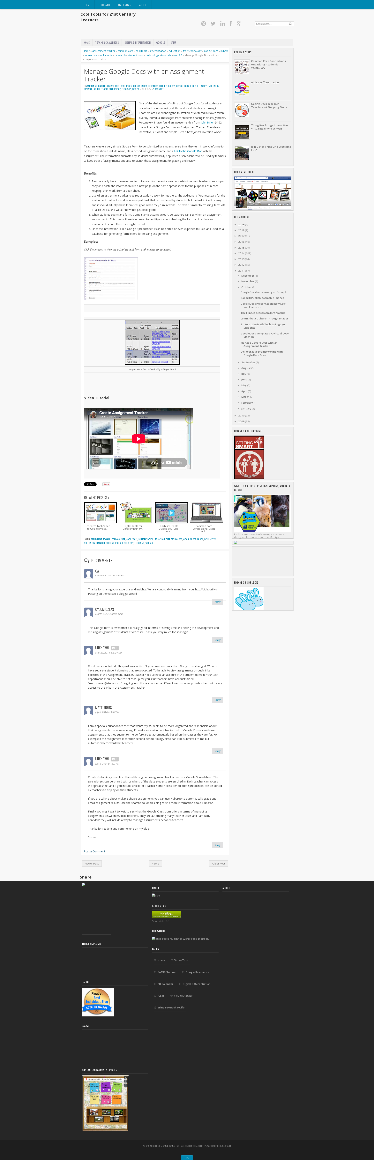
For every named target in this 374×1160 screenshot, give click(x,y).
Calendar (124, 5)
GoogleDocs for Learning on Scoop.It (264, 292)
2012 (241, 264)
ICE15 (161, 995)
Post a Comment (94, 851)
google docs (211, 51)
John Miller (207, 122)
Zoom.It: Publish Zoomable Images (262, 298)
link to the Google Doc (188, 151)
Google (160, 42)
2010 (241, 415)
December (248, 275)
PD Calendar (165, 984)
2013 (241, 259)
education (175, 51)
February (247, 402)
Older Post (218, 863)
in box (224, 51)
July (244, 374)
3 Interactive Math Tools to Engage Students (263, 326)
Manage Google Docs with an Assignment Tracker (144, 75)
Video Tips (181, 960)
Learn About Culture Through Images (264, 318)
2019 (241, 224)
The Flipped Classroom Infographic (263, 313)
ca (97, 570)
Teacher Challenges (107, 42)
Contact (105, 5)
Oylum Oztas (104, 609)
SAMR (173, 42)
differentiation (157, 51)
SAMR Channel (167, 972)
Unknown (102, 647)
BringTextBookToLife (171, 1007)
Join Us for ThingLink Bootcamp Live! (271, 148)
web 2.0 (177, 55)
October (246, 287)
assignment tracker (103, 51)
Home (87, 5)
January (246, 408)
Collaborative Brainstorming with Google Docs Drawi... (262, 353)
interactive (91, 55)
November (248, 281)
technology (152, 55)
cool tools (141, 51)
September (248, 362)
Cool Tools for (171, 1145)
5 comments (158, 89)
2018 (241, 230)
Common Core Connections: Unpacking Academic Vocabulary (268, 64)
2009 (241, 421)
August (246, 368)
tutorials (166, 55)
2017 (241, 236)
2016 (241, 241)
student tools (136, 55)
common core (125, 51)
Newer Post (92, 863)
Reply (218, 601)
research (120, 55)
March (245, 397)
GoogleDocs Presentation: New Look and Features (263, 305)
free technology (192, 51)
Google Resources (197, 972)
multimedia (106, 55)
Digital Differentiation (137, 42)
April (244, 391)
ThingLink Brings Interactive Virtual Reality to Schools (269, 126)
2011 (241, 270)
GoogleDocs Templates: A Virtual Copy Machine (265, 335)
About (143, 5)
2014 (241, 253)
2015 (241, 247)
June (244, 379)
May (244, 385)
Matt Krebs (103, 707)
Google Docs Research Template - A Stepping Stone (269, 105)
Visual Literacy (183, 995)
